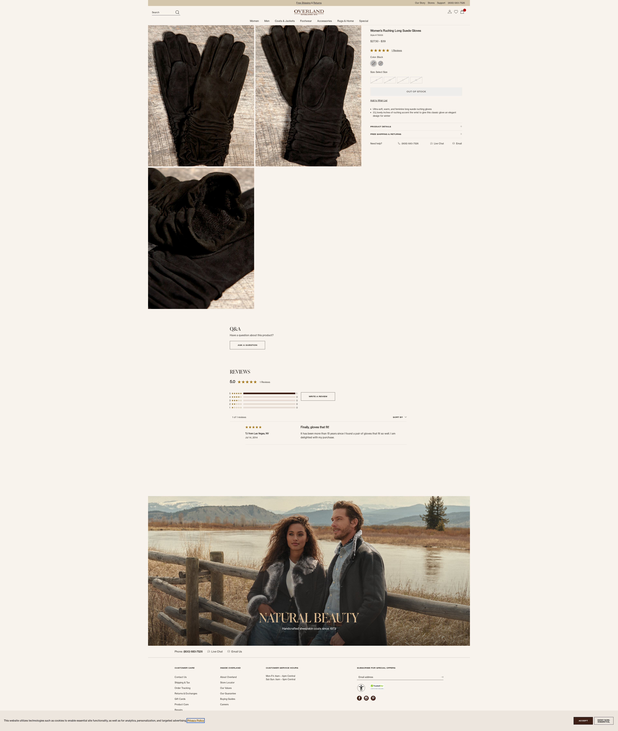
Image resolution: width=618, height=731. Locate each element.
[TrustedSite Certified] (377, 687)
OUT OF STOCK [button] (416, 91)
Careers (224, 704)
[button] (449, 11)
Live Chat (217, 651)
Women (254, 21)
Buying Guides (227, 699)
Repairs (179, 709)
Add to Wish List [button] (378, 100)
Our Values (226, 688)
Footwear (306, 21)
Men (266, 21)
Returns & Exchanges (186, 693)
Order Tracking (182, 688)
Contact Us (181, 677)
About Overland (228, 677)
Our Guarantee (228, 693)
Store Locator (227, 682)
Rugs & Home (345, 21)
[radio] (373, 63)
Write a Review (318, 396)
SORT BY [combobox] (398, 417)
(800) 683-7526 (456, 2)
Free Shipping (303, 2)
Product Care (182, 704)
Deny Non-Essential (604, 721)
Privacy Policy (195, 720)
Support (441, 2)
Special (363, 21)
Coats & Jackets (285, 21)
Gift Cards (180, 699)
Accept (583, 721)
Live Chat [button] (439, 143)
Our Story (420, 2)
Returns (317, 2)
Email (459, 143)
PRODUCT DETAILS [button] (380, 126)
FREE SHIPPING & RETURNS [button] (385, 134)
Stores (431, 2)
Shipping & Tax (182, 682)
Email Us (236, 651)
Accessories (324, 21)
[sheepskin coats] (309, 570)
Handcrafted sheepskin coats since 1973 (309, 628)
